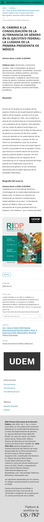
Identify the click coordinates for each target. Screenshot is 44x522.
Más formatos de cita (11, 316)
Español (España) (11, 406)
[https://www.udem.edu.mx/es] (22, 370)
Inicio (4, 8)
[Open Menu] (2, 2)
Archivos (12, 8)
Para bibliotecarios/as (11, 392)
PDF (7, 275)
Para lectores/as (9, 384)
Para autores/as (9, 388)
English (7, 410)
